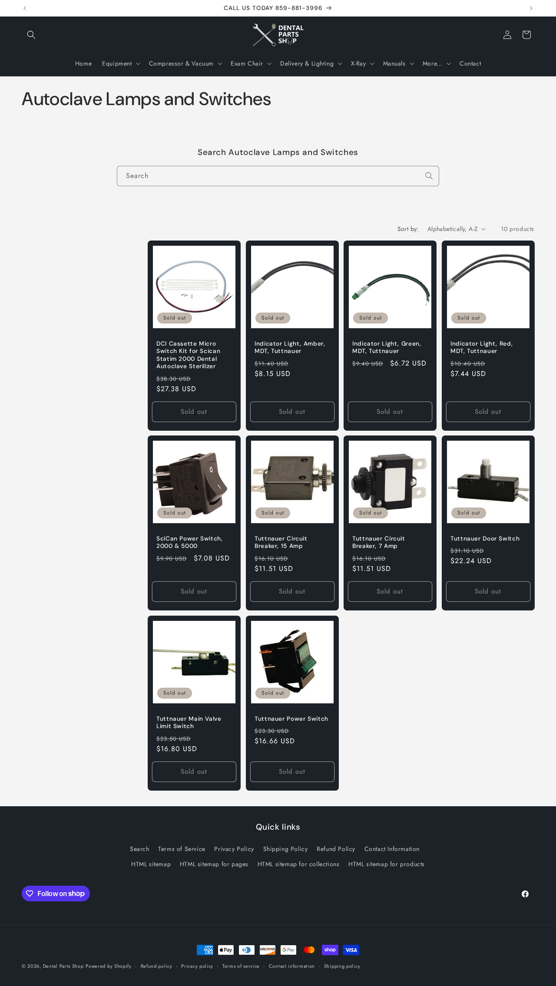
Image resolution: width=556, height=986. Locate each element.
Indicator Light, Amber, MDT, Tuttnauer (290, 347)
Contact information (292, 965)
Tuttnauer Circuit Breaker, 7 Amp (378, 542)
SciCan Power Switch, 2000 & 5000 (189, 542)
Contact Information (392, 848)
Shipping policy (342, 965)
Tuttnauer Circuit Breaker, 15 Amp (281, 542)
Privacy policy (197, 965)
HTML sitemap (151, 863)
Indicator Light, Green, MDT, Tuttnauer (386, 347)
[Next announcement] (531, 8)
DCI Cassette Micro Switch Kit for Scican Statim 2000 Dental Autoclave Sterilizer (188, 355)
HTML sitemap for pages (214, 863)
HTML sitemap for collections (299, 863)
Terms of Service (181, 848)
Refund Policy (336, 848)
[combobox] (278, 176)
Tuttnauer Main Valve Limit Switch (189, 722)
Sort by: (408, 228)
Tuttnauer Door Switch (485, 538)
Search (139, 848)
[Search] (429, 175)
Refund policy (156, 965)
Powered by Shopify (109, 966)
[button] (31, 34)
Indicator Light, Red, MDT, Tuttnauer (481, 347)
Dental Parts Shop (63, 966)
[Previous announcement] (24, 8)
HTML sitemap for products (386, 863)
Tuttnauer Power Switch (291, 718)
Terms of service (241, 965)
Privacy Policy (234, 848)
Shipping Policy (285, 848)
